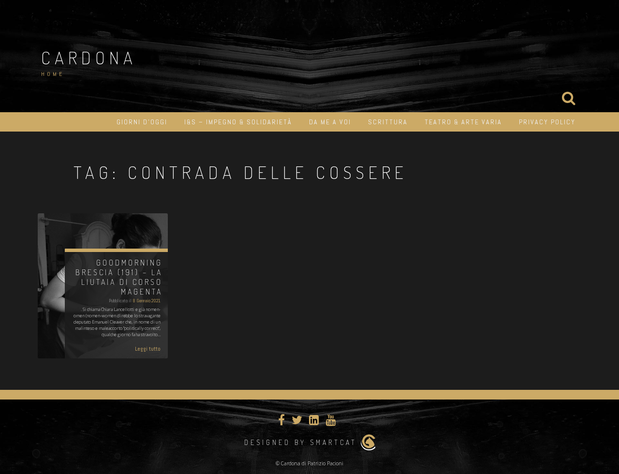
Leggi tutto (148, 349)
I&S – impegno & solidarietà (238, 122)
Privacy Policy (547, 122)
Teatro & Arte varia (463, 122)
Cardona (89, 57)
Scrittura (388, 122)
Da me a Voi (330, 122)
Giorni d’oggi (142, 122)
